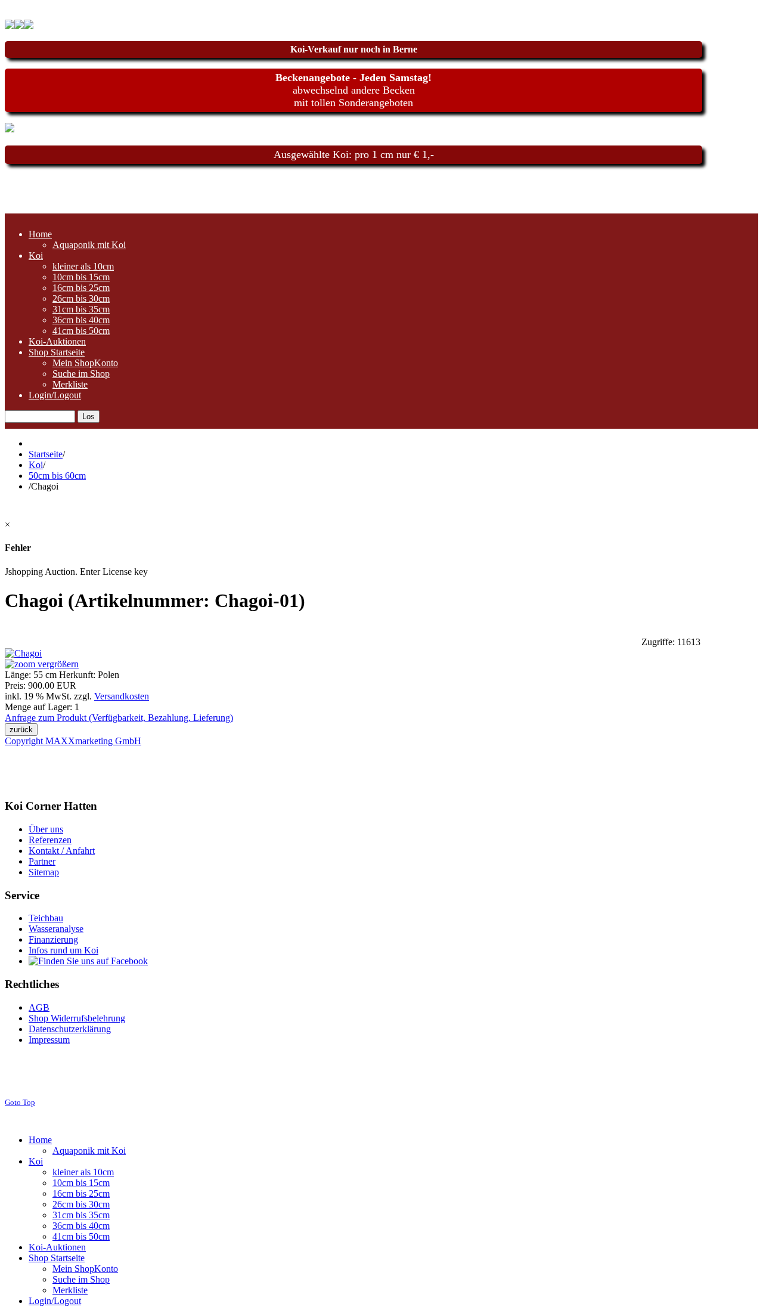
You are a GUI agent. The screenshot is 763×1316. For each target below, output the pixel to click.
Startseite (46, 454)
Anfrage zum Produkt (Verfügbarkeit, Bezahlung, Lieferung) (119, 718)
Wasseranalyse (56, 929)
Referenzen (50, 840)
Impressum (49, 1040)
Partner (42, 861)
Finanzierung (53, 939)
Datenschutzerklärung (70, 1029)
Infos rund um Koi (63, 950)
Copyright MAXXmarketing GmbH (73, 741)
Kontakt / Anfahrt (62, 851)
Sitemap (44, 872)
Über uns (46, 829)
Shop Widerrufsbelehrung (77, 1018)
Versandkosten (121, 696)
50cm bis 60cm (57, 475)
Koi (36, 465)
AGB (39, 1007)
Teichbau (46, 918)
